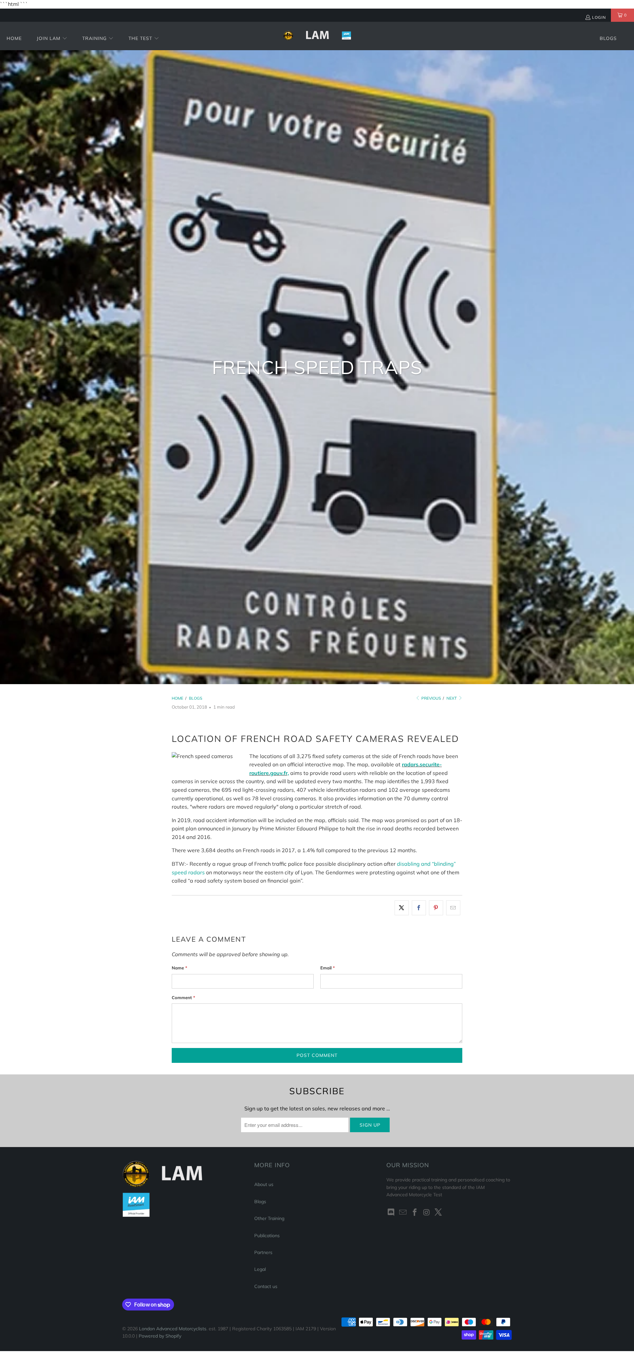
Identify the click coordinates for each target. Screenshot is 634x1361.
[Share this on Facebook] (419, 908)
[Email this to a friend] (453, 908)
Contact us (265, 1286)
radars (196, 872)
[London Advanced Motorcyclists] (317, 36)
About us (263, 1184)
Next (452, 698)
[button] (52, 38)
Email (327, 967)
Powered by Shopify (160, 1336)
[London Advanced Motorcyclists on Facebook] (415, 1212)
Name (179, 967)
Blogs (260, 1201)
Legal (260, 1269)
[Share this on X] (402, 908)
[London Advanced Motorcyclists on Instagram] (427, 1212)
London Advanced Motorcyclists (172, 1329)
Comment (183, 997)
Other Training (269, 1218)
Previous (430, 698)
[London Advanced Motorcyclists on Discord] (391, 1212)
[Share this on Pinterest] (436, 908)
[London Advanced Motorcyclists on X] (438, 1212)
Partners (263, 1252)
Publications (267, 1236)
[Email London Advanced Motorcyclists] (403, 1212)
